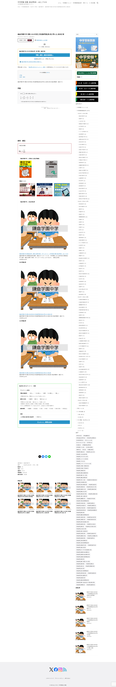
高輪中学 (80, 255)
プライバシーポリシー (59, 678)
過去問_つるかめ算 (82, 454)
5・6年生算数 (92, 2)
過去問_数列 (80, 512)
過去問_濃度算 (81, 535)
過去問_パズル (81, 461)
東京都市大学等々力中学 (83, 356)
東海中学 (80, 234)
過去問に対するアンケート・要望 (37, 67)
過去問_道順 (92, 573)
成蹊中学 (80, 361)
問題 (20, 75)
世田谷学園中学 (82, 240)
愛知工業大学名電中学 (83, 384)
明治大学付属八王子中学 (83, 374)
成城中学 (80, 286)
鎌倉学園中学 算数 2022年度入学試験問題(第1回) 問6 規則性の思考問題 (26, 496)
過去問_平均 (91, 498)
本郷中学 (80, 227)
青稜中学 (80, 366)
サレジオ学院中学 (82, 242)
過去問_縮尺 (92, 545)
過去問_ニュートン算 (82, 458)
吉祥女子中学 (81, 147)
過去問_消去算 (92, 533)
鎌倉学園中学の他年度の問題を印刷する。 (31, 61)
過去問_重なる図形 (82, 575)
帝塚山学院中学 (82, 175)
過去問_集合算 (81, 577)
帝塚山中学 (81, 338)
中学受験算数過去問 (77, 2)
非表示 (47, 72)
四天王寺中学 (81, 141)
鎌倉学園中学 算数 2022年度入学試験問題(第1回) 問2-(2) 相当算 (35, 372)
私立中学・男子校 (34, 6)
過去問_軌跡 (80, 563)
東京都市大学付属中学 (83, 258)
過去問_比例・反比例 (82, 531)
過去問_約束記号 (81, 545)
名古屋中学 (81, 245)
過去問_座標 (91, 503)
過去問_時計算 (92, 519)
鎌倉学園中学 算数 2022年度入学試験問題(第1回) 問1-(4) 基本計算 (35, 314)
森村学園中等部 (82, 387)
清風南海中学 (81, 351)
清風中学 (80, 247)
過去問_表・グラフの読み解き (84, 549)
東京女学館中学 (82, 188)
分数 (78, 444)
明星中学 (80, 260)
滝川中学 (80, 278)
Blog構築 (86, 435)
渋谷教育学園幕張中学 (83, 299)
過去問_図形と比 (81, 491)
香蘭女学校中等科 (82, 152)
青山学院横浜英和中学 (83, 369)
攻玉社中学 (81, 232)
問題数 (78, 77)
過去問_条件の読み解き (83, 521)
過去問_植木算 (81, 524)
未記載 (25, 474)
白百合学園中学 (82, 144)
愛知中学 (80, 395)
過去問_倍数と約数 (82, 477)
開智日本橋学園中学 (83, 343)
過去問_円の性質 (92, 479)
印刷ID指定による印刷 (41, 40)
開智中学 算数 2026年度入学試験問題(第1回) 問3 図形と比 (92, 607)
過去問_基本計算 (27, 464)
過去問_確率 (91, 538)
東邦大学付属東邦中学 (83, 333)
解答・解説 (22, 77)
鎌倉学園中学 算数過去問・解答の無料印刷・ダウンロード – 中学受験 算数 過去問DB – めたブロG (43, 253)
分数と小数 (80, 414)
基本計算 (25, 472)
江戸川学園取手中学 (83, 346)
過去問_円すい (81, 479)
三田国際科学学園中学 (83, 340)
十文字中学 (81, 121)
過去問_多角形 (93, 493)
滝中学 (80, 364)
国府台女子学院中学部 (83, 198)
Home (19, 6)
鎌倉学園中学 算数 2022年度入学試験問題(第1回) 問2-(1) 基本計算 (57, 6)
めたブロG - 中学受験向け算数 (59, 685)
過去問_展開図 (81, 498)
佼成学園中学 (81, 281)
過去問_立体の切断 (82, 540)
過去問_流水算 (81, 533)
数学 (78, 449)
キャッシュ (89, 440)
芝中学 (80, 229)
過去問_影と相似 (81, 505)
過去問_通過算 (90, 566)
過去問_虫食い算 (81, 547)
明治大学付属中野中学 (83, 273)
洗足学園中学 (81, 134)
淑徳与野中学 (81, 162)
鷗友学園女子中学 (82, 136)
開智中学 (80, 335)
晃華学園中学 (81, 183)
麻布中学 (80, 209)
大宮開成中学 (81, 371)
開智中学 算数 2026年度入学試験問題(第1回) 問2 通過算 (92, 620)
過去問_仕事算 (81, 470)
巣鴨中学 (80, 224)
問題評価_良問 (87, 444)
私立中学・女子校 (81, 113)
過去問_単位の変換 (82, 484)
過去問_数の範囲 (92, 510)
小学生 (33, 464)
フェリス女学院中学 (83, 131)
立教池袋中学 (81, 263)
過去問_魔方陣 (91, 584)
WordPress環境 (92, 437)
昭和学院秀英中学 (82, 325)
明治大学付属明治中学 (83, 330)
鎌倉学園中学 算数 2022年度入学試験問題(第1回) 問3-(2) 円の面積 (44, 496)
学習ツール (85, 2)
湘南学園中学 (81, 392)
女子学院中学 (81, 126)
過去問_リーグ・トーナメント (84, 463)
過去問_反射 (93, 484)
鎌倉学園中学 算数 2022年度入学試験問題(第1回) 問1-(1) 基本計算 (44, 512)
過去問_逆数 (90, 563)
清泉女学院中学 (82, 196)
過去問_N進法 (80, 451)
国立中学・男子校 (81, 400)
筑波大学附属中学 (82, 405)
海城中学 (80, 214)
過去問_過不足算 (81, 573)
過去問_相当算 (81, 538)
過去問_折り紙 (81, 507)
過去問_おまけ (90, 451)
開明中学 (80, 348)
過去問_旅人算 (92, 517)
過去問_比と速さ (81, 528)
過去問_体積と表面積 (82, 472)
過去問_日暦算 (81, 519)
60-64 (23, 470)
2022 (22, 468)
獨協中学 (80, 291)
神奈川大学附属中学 (83, 353)
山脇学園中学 (81, 178)
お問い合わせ (67, 678)
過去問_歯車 (80, 526)
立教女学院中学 (82, 154)
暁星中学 (80, 271)
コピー (29, 40)
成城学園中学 (81, 379)
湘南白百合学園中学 (83, 170)
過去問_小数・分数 (82, 496)
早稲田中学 (81, 211)
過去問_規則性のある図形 (83, 552)
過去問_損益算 (92, 507)
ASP (79, 425)
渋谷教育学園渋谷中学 (83, 302)
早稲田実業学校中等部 (83, 309)
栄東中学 (80, 315)
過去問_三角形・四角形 (83, 465)
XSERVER (80, 440)
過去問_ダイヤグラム (82, 456)
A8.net (79, 435)
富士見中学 (81, 180)
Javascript (80, 422)
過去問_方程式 (81, 517)
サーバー (80, 430)
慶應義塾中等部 (82, 304)
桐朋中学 (80, 250)
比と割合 (80, 417)
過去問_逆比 (80, 566)
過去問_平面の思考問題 (83, 500)
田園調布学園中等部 (83, 165)
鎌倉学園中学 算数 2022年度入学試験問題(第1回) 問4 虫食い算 (63, 512)
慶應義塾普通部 (82, 216)
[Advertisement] (58, 20)
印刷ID (25, 40)
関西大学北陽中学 (82, 397)
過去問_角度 (80, 559)
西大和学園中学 (82, 307)
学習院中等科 (81, 276)
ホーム (59, 2)
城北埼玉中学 (81, 284)
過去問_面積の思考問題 (83, 580)
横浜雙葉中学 (81, 185)
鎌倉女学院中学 (82, 193)
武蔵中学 (80, 219)
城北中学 (80, 268)
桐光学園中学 (81, 294)
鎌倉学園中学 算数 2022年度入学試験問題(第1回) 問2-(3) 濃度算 (26, 512)
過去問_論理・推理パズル (83, 561)
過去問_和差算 (81, 486)
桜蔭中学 (80, 118)
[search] (96, 34)
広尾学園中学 (81, 312)
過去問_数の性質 (81, 510)
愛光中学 (80, 320)
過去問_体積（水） (82, 475)
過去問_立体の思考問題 (83, 542)
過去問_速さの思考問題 (82, 570)
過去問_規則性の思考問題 (83, 556)
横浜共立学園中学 (82, 157)
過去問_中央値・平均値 (82, 468)
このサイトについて (50, 678)
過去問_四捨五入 (81, 489)
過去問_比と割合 (91, 526)
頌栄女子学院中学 (82, 149)
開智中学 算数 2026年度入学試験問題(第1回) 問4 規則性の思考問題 (92, 594)
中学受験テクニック (67, 2)
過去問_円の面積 (81, 482)
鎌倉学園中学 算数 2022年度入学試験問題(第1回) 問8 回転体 (63, 496)
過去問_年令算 (81, 503)
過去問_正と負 (91, 524)
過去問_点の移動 (92, 535)
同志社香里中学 (82, 377)
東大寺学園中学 (82, 206)
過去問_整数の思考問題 (83, 514)
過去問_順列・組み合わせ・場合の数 (85, 582)
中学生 (90, 442)
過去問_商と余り (91, 486)
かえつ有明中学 (82, 382)
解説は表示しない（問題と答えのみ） (45, 59)
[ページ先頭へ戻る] (80, 651)
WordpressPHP (81, 437)
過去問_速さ (80, 568)
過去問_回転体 (92, 489)
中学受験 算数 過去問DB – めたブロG (32, 2)
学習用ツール (80, 447)
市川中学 (80, 322)
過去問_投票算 (92, 505)
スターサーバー (81, 442)
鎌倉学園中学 (41, 6)
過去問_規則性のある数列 (83, 554)
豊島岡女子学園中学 (83, 123)
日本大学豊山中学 (82, 289)
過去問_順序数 (81, 584)
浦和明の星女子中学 (83, 139)
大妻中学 (80, 167)
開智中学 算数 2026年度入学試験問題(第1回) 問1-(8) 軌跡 (92, 633)
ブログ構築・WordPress (82, 420)
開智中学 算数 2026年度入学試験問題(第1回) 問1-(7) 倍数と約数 (92, 646)
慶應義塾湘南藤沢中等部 (83, 317)
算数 (37, 464)
